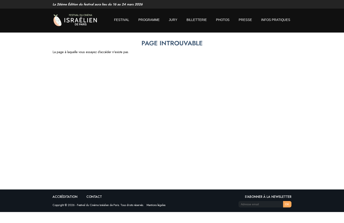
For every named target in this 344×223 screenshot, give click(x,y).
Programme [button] (149, 20)
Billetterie (197, 20)
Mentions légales (156, 205)
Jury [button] (173, 20)
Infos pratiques (275, 20)
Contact (94, 196)
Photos (223, 20)
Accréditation (65, 196)
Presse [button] (245, 20)
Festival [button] (121, 20)
